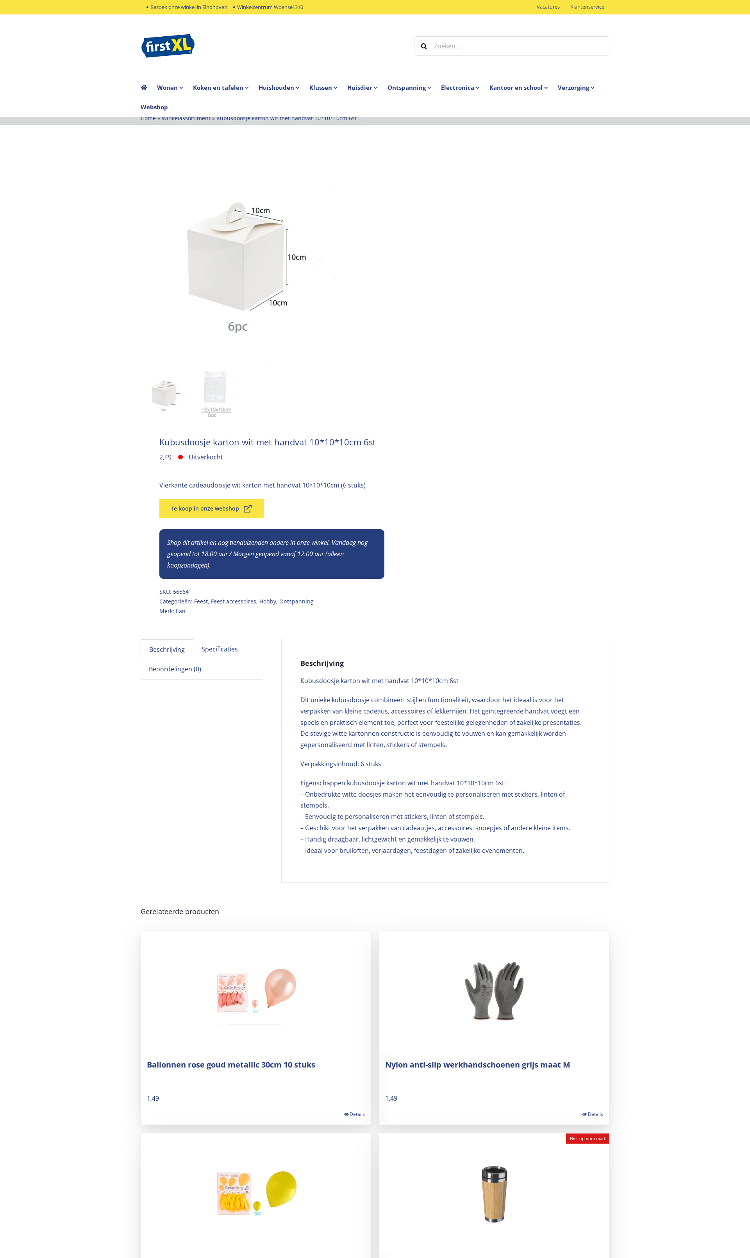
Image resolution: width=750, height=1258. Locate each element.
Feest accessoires (233, 601)
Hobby (267, 601)
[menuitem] (175, 87)
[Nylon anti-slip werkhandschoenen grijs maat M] (494, 991)
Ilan (181, 611)
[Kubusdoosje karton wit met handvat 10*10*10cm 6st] (238, 258)
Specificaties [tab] (220, 649)
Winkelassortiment (186, 118)
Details (357, 1114)
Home (148, 118)
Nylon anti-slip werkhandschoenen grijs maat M (477, 1064)
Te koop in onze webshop (205, 508)
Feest (201, 601)
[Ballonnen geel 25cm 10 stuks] (256, 1193)
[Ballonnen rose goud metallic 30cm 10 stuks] (256, 991)
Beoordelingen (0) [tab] (175, 669)
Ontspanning (296, 601)
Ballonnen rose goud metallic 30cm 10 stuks (231, 1064)
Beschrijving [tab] (167, 649)
